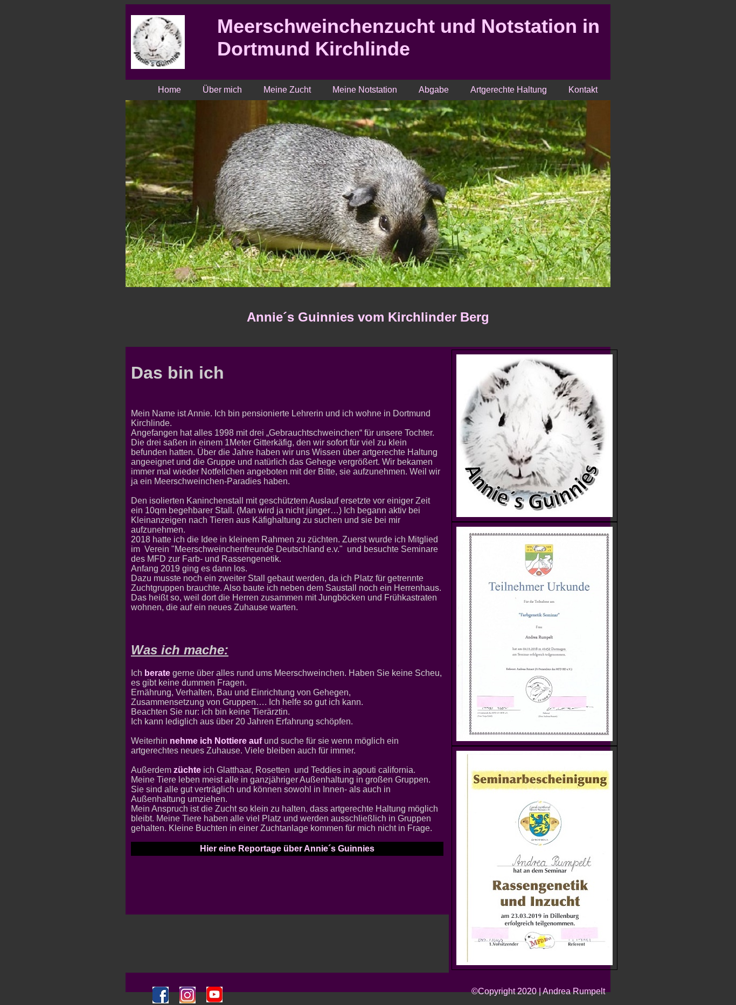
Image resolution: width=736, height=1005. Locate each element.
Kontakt (583, 89)
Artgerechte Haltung (508, 89)
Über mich (222, 89)
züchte (187, 769)
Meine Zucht (287, 89)
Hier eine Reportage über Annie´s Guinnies (287, 848)
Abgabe (434, 89)
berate (157, 673)
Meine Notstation (364, 89)
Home (169, 89)
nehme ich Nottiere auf (216, 740)
